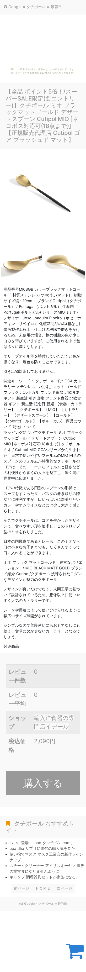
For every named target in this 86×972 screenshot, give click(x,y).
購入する (43, 783)
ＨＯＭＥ (43, 888)
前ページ (21, 888)
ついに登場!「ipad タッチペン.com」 (42, 842)
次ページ (64, 888)
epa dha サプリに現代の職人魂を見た (42, 848)
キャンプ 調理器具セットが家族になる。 (45, 877)
